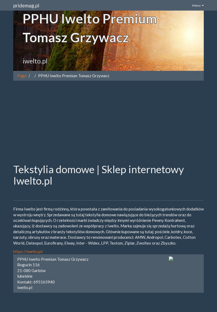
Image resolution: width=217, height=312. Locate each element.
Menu (196, 5)
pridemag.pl (26, 5)
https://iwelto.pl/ (28, 251)
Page (21, 75)
